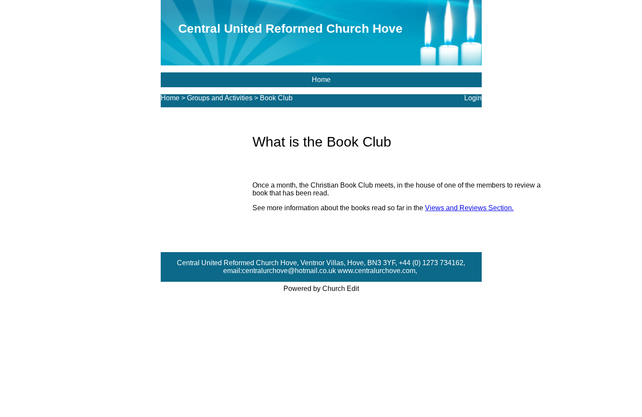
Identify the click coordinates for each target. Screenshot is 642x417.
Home (321, 79)
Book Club (276, 98)
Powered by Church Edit (321, 288)
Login (473, 98)
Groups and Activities (219, 98)
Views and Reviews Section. (469, 208)
